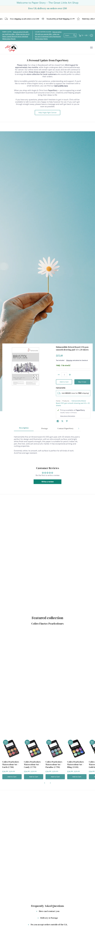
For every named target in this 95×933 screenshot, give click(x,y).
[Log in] (91, 35)
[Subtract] (59, 375)
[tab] (24, 428)
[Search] (74, 35)
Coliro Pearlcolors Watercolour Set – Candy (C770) (32, 764)
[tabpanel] (47, 445)
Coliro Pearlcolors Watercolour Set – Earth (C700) (10, 764)
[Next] (78, 428)
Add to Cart (64, 382)
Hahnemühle (60, 388)
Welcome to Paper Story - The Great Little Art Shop (47, 2)
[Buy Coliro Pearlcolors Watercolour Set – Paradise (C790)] (55, 748)
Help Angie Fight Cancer (47, 112)
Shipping (69, 360)
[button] (57, 421)
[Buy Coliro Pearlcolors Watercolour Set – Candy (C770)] (33, 748)
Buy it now (82, 382)
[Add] (70, 375)
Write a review (47, 481)
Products (65, 401)
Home (58, 401)
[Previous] (44, 782)
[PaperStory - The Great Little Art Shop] (11, 47)
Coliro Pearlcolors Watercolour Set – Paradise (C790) (54, 764)
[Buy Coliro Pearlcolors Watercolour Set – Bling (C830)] (77, 748)
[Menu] (91, 47)
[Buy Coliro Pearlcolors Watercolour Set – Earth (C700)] (12, 748)
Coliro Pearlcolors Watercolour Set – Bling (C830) (75, 764)
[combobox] (68, 35)
